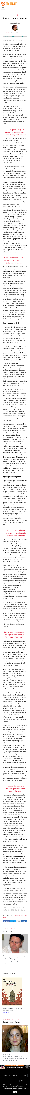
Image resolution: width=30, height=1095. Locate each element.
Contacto (15, 1081)
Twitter (13, 921)
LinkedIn (24, 921)
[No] (28, 1089)
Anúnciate (7, 1081)
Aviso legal (23, 1075)
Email (18, 921)
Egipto (15, 915)
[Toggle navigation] (3, 8)
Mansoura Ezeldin (15, 23)
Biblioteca (6, 1012)
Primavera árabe (22, 915)
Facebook (6, 921)
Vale (15, 1092)
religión (5, 917)
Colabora (23, 1081)
